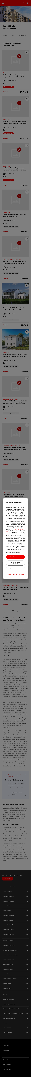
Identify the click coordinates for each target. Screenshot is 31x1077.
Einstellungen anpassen (15, 569)
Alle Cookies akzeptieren (15, 557)
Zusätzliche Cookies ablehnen (15, 563)
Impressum (21, 574)
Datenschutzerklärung (12, 574)
